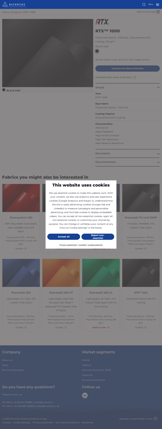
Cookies (82, 245)
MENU (157, 4)
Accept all (63, 236)
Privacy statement (68, 245)
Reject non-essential (97, 236)
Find (144, 4)
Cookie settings (95, 245)
